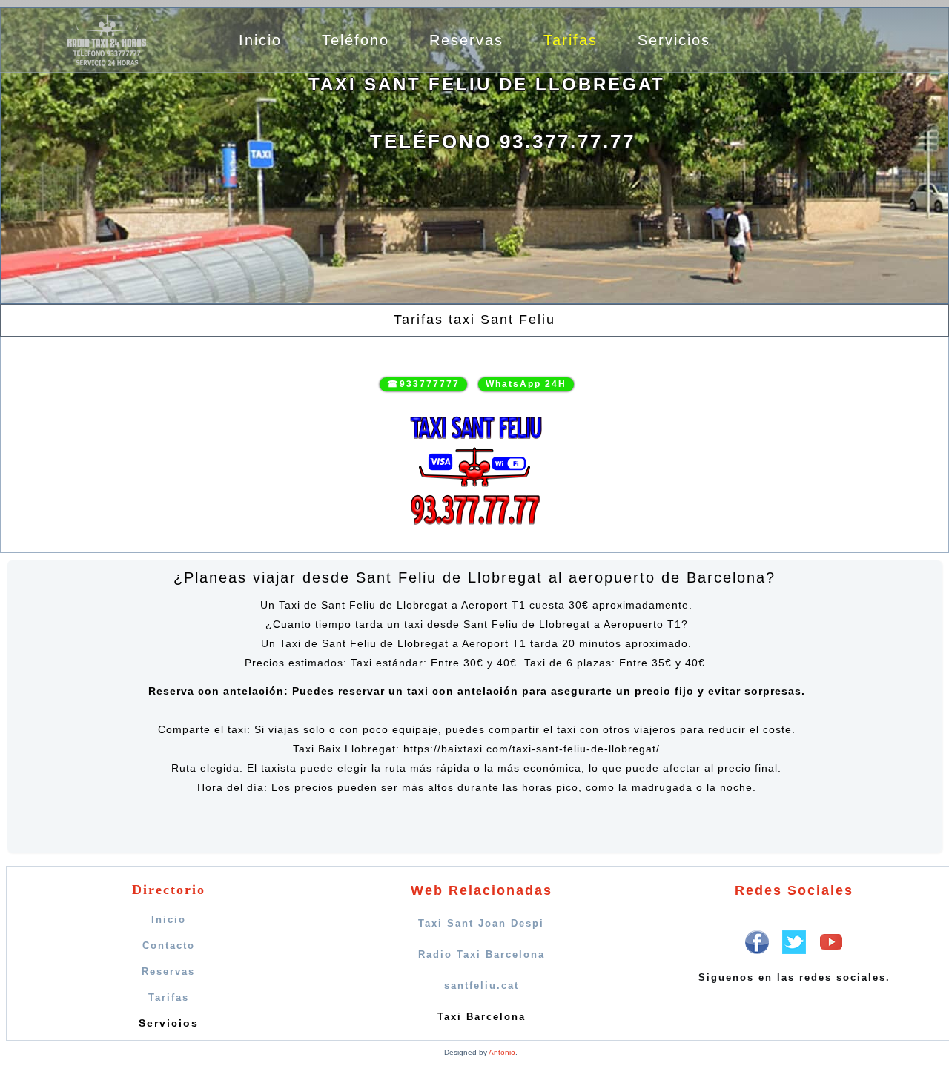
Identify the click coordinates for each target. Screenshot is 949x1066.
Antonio (502, 1052)
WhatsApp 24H (526, 384)
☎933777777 (423, 384)
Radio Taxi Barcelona (481, 954)
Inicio (260, 40)
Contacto (168, 945)
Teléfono (355, 40)
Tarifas (570, 40)
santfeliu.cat (481, 985)
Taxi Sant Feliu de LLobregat (486, 84)
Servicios (674, 40)
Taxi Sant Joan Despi (481, 923)
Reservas (466, 40)
